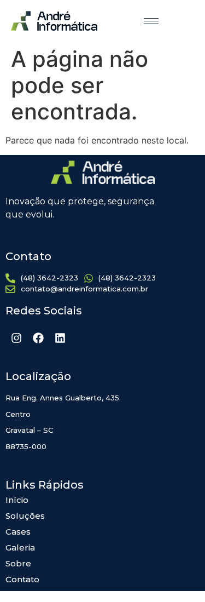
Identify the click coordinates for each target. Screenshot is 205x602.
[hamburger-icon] (151, 21)
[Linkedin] (60, 338)
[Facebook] (38, 338)
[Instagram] (16, 338)
